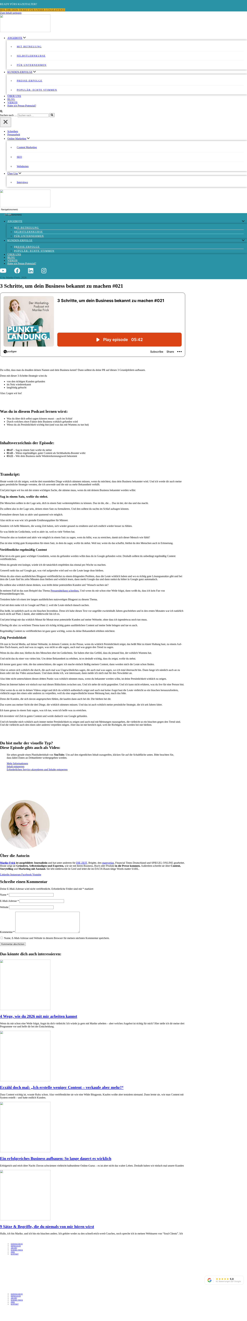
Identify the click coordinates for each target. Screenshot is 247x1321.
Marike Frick (7, 862)
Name (4, 894)
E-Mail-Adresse (9, 900)
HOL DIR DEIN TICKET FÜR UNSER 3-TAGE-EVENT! (32, 9)
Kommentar (7, 931)
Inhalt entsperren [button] (15, 766)
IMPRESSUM (16, 1246)
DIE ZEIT (81, 862)
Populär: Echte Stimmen (37, 90)
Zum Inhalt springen (11, 12)
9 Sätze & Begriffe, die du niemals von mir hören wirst (47, 1226)
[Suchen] (1, 111)
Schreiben (12, 131)
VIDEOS (12, 102)
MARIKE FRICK (17, 1250)
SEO (19, 156)
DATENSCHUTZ (17, 1244)
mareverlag (108, 862)
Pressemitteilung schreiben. (65, 590)
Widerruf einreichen (15, 1259)
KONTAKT (14, 1254)
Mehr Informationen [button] (17, 763)
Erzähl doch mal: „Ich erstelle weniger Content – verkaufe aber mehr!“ (62, 1087)
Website (4, 907)
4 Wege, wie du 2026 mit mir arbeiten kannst (38, 1016)
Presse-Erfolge (29, 80)
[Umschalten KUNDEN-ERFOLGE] (243, 240)
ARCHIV (14, 1248)
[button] (25, 37)
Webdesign (23, 166)
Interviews (22, 182)
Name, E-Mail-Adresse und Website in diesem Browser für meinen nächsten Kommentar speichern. (57, 937)
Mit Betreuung (29, 46)
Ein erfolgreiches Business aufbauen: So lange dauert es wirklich (55, 1158)
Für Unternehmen (32, 65)
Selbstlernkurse (31, 55)
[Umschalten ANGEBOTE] (243, 221)
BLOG (11, 99)
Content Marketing (27, 147)
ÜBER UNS (14, 96)
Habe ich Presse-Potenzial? (21, 105)
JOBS (13, 1252)
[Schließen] (5, 122)
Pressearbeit (13, 134)
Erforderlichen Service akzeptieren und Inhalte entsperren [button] (37, 769)
